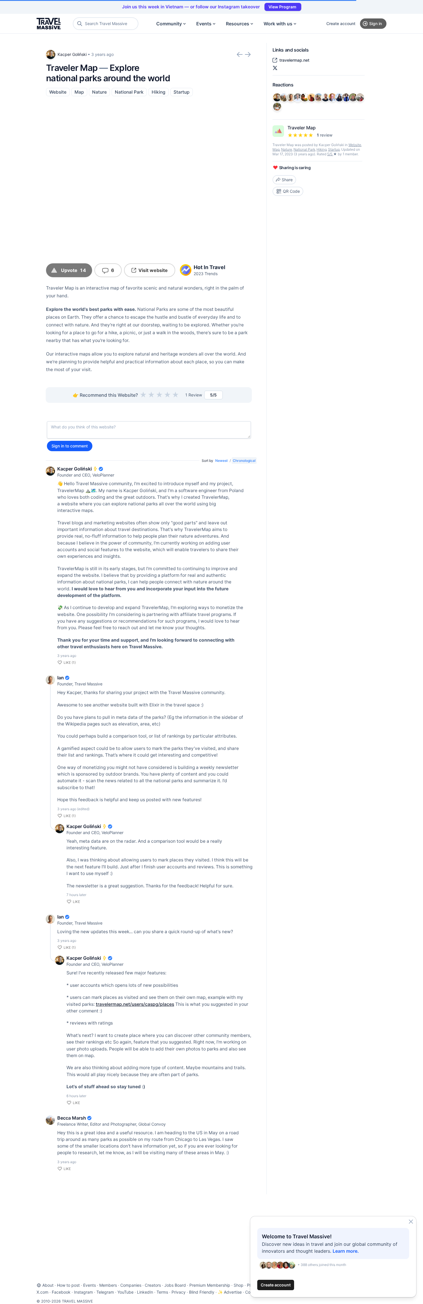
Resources (237, 24)
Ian (60, 678)
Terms (162, 1292)
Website (57, 92)
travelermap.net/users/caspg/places (135, 1004)
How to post (68, 1285)
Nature (99, 92)
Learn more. (346, 1251)
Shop (238, 1285)
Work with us (278, 24)
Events (204, 24)
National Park (129, 92)
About (48, 1285)
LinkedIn (145, 1292)
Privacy (179, 1292)
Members (108, 1285)
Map (79, 92)
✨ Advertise (230, 1292)
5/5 (330, 154)
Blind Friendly (201, 1292)
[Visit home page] (49, 23)
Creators (153, 1285)
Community (169, 24)
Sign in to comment (70, 445)
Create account (340, 23)
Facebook (61, 1292)
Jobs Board (175, 1285)
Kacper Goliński (72, 54)
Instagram (83, 1292)
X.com (42, 1292)
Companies (130, 1285)
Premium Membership (209, 1285)
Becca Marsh (71, 1118)
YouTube (125, 1292)
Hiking (158, 92)
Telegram (105, 1292)
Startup (182, 92)
